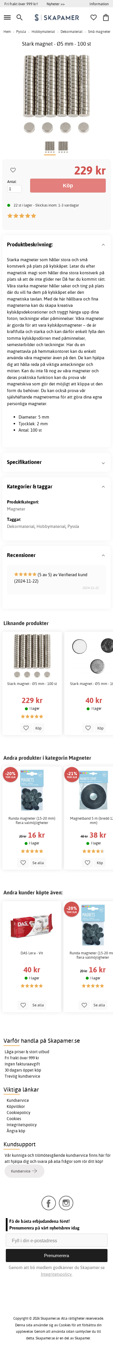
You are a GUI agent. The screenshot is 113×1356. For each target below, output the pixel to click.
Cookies (14, 1118)
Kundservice (18, 1100)
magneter (29, 259)
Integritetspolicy (22, 1124)
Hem (7, 31)
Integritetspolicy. (56, 1274)
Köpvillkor (16, 1106)
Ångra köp (16, 1130)
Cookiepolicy (18, 1112)
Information (99, 3)
